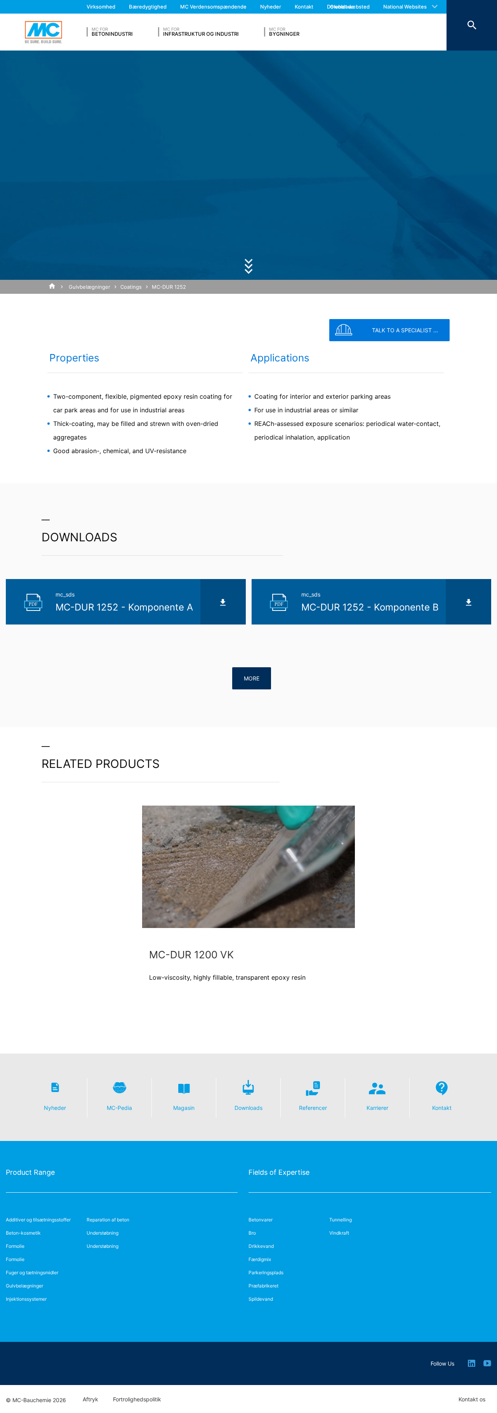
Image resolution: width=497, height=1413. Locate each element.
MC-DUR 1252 (169, 287)
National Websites (405, 6)
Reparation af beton (108, 1220)
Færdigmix (259, 1259)
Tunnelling (340, 1220)
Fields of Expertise (278, 1172)
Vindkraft (339, 1233)
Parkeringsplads (265, 1272)
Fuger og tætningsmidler (32, 1272)
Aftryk (90, 1399)
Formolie (15, 1246)
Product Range (30, 1172)
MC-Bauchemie (43, 32)
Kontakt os (472, 1399)
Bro (252, 1233)
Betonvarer (260, 1220)
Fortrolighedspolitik (137, 1399)
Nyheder (270, 6)
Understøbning (102, 1233)
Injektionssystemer (26, 1299)
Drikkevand (261, 1246)
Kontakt (304, 6)
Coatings (131, 287)
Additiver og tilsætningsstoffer (38, 1220)
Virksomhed (101, 6)
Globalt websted (350, 6)
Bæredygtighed (148, 6)
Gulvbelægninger (89, 287)
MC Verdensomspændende (213, 6)
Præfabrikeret (263, 1286)
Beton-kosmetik (23, 1233)
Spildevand (260, 1299)
